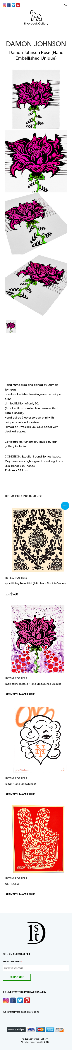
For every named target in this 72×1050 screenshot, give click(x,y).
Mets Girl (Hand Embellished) (19, 783)
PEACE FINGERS (10, 884)
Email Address (12, 961)
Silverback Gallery (36, 24)
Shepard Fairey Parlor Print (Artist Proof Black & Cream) (34, 583)
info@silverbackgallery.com (23, 1011)
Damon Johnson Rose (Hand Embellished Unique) (31, 683)
